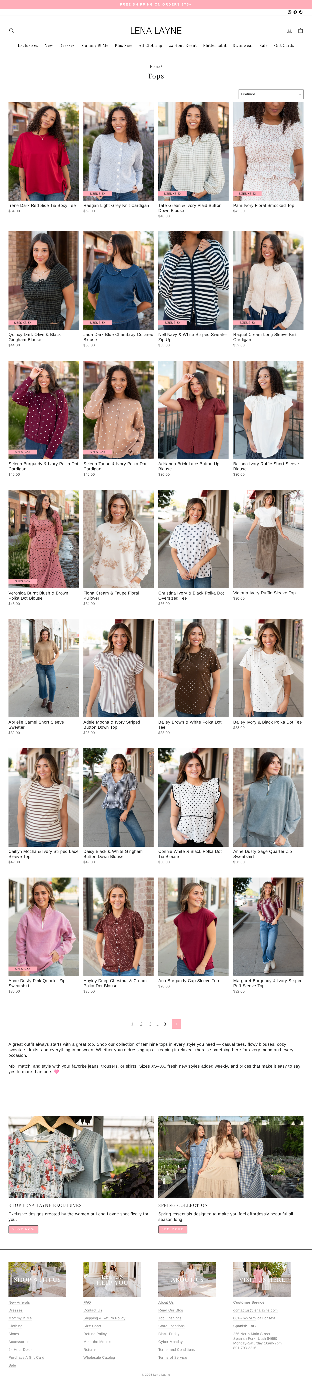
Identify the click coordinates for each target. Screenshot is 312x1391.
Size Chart (92, 1326)
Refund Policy (95, 1334)
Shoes (13, 1334)
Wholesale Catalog (99, 1357)
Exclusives (28, 45)
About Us (166, 1302)
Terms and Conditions (176, 1350)
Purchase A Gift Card (26, 1357)
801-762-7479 (244, 1318)
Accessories (19, 1342)
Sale (264, 45)
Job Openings (169, 1318)
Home (155, 67)
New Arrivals (19, 1302)
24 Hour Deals (20, 1350)
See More (173, 1229)
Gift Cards (284, 45)
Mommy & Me (95, 45)
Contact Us (92, 1310)
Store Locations (171, 1326)
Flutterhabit (214, 45)
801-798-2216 (244, 1348)
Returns (90, 1350)
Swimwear (243, 45)
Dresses (67, 45)
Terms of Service (172, 1357)
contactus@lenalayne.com (255, 1310)
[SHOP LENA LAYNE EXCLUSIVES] (81, 1157)
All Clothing (150, 45)
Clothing (15, 1326)
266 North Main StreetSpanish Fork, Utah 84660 (255, 1336)
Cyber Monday (170, 1342)
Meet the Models (97, 1342)
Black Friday (169, 1334)
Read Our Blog (170, 1310)
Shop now (23, 1229)
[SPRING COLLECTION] (231, 1157)
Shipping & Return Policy (104, 1318)
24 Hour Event (183, 45)
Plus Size (123, 45)
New (49, 45)
